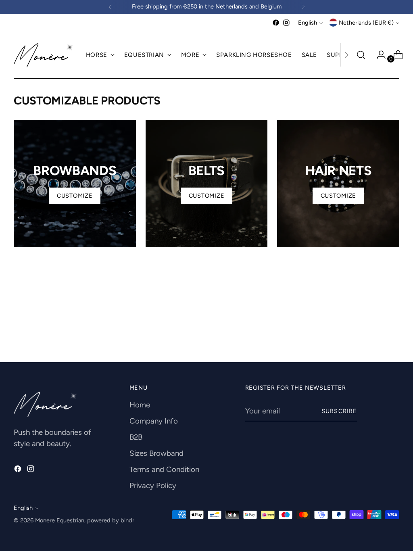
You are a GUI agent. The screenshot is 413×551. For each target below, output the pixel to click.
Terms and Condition (164, 469)
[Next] (303, 7)
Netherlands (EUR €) (366, 22)
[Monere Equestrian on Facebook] (276, 22)
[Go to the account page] (378, 55)
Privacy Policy (152, 485)
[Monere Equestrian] (44, 55)
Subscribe (339, 411)
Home (139, 404)
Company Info (153, 421)
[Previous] (110, 7)
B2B (135, 437)
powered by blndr (110, 520)
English (307, 22)
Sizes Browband (156, 453)
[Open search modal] (361, 55)
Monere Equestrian (59, 520)
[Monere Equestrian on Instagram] (286, 22)
